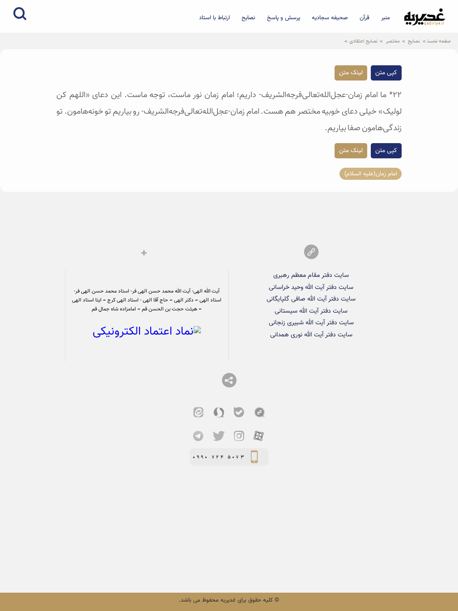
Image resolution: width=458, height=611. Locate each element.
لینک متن (351, 73)
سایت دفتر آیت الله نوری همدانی (311, 335)
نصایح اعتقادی (363, 41)
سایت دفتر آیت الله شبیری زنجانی (311, 323)
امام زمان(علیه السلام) (370, 173)
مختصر (393, 41)
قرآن (364, 17)
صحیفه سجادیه (330, 17)
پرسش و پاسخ (283, 17)
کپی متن (386, 73)
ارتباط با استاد (214, 17)
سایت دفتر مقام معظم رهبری (311, 275)
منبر (385, 17)
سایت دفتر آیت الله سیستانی (311, 311)
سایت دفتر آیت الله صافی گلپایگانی (311, 299)
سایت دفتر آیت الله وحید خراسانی (311, 287)
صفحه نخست (439, 41)
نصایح (248, 17)
